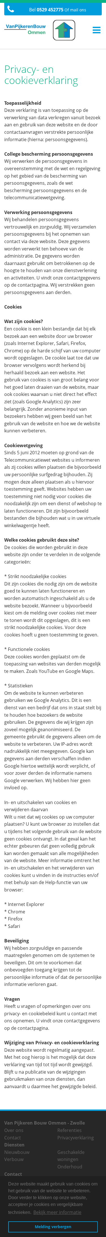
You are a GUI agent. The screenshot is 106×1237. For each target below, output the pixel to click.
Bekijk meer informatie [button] (57, 1212)
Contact (12, 1138)
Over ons (13, 1130)
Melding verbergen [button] (53, 1226)
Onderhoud (69, 1167)
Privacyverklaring (75, 1138)
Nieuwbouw (16, 1152)
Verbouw (13, 1159)
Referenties (69, 1130)
